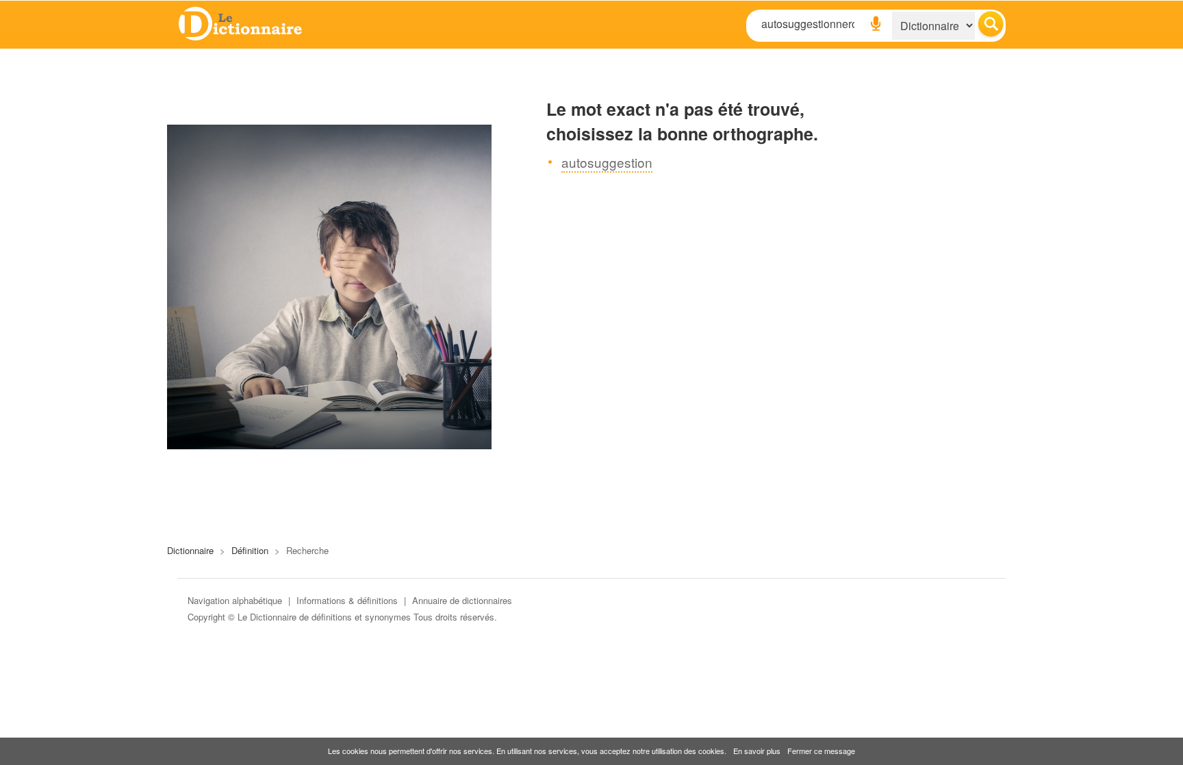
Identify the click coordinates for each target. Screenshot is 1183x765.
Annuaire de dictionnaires (462, 600)
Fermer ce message (821, 750)
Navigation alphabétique (235, 600)
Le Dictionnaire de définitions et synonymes (324, 616)
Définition (249, 550)
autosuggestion (606, 162)
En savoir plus (756, 750)
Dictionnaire (190, 550)
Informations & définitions (347, 600)
